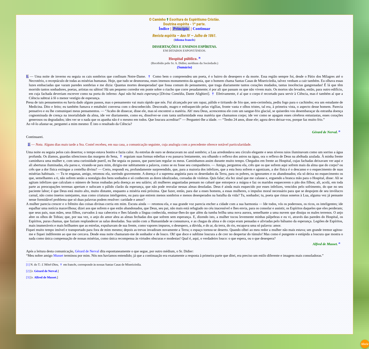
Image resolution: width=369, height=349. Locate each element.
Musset (58, 255)
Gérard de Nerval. (46, 271)
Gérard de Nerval (87, 251)
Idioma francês (184, 40)
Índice (164, 28)
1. (27, 76)
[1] (28, 264)
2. (29, 144)
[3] (28, 277)
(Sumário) (184, 67)
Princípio (181, 28)
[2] (28, 271)
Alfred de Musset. (45, 277)
